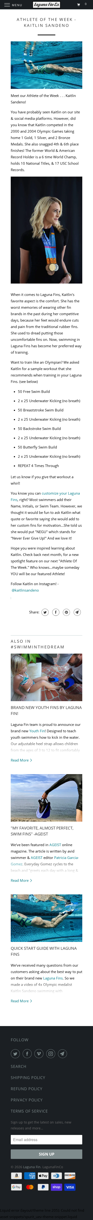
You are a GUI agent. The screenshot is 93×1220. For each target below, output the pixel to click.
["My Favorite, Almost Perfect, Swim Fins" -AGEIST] (46, 798)
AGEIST (55, 844)
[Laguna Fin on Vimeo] (39, 1053)
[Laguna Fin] (46, 4)
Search (18, 1066)
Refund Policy (26, 1088)
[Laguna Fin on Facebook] (28, 1053)
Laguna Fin (32, 1167)
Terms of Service (29, 1111)
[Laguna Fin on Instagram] (51, 1053)
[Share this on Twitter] (44, 612)
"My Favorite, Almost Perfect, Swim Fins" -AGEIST (42, 831)
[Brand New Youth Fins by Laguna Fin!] (46, 677)
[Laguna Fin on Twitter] (16, 1053)
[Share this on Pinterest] (66, 612)
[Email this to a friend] (76, 612)
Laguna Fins (53, 978)
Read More (20, 760)
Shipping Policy (28, 1077)
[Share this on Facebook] (55, 612)
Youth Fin (37, 730)
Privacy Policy (27, 1100)
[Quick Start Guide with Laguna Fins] (46, 918)
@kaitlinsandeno (25, 590)
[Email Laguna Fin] (63, 1053)
